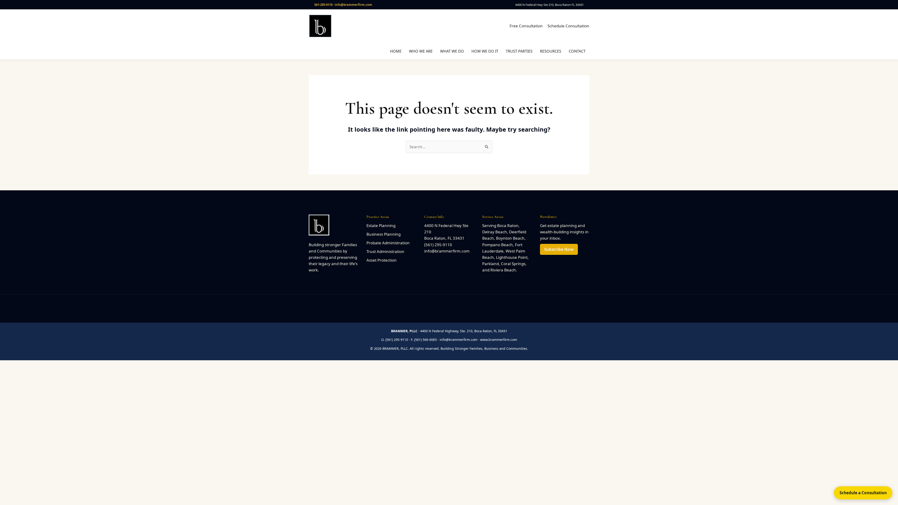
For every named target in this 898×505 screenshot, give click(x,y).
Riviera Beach (503, 270)
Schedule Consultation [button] (568, 26)
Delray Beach (494, 231)
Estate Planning (380, 225)
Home (396, 51)
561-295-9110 (323, 5)
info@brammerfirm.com (353, 5)
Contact (577, 51)
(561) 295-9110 (438, 244)
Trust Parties (519, 51)
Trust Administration (385, 251)
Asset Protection (381, 260)
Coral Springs (513, 263)
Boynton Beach (510, 238)
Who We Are (421, 51)
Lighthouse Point (512, 257)
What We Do (452, 51)
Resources (550, 51)
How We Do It (484, 51)
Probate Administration (388, 242)
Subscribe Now (559, 249)
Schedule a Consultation (863, 492)
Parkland (490, 263)
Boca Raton (507, 225)
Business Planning (383, 234)
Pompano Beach (497, 244)
